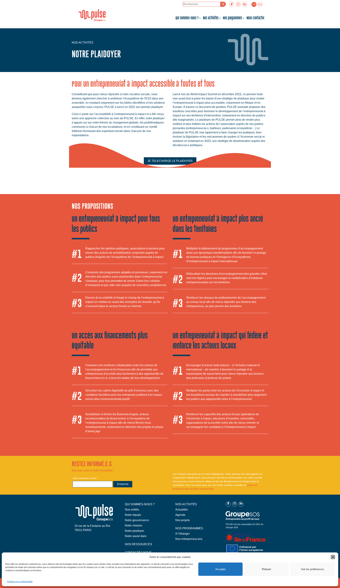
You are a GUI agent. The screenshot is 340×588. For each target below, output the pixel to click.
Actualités (181, 509)
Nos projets (182, 520)
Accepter (220, 569)
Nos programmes (232, 18)
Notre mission (133, 525)
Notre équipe (133, 514)
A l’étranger (182, 533)
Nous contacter (255, 18)
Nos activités (211, 18)
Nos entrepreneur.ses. (189, 538)
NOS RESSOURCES (138, 544)
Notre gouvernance (137, 520)
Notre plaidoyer (134, 530)
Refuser (266, 569)
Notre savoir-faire (135, 536)
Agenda (180, 514)
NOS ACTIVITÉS (186, 504)
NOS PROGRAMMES (189, 528)
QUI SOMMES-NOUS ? (140, 504)
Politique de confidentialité (20, 581)
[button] (333, 557)
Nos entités (132, 509)
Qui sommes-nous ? (187, 18)
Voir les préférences (312, 569)
